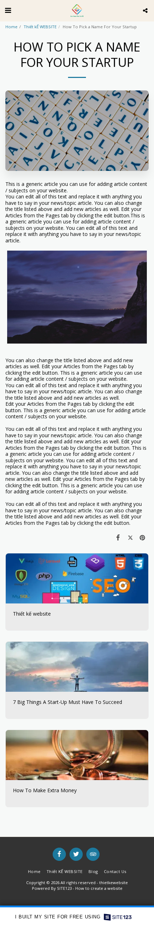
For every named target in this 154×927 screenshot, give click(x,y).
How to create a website (98, 888)
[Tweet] (130, 537)
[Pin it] (142, 537)
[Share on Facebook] (118, 537)
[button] (8, 10)
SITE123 (64, 888)
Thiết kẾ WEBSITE (40, 26)
